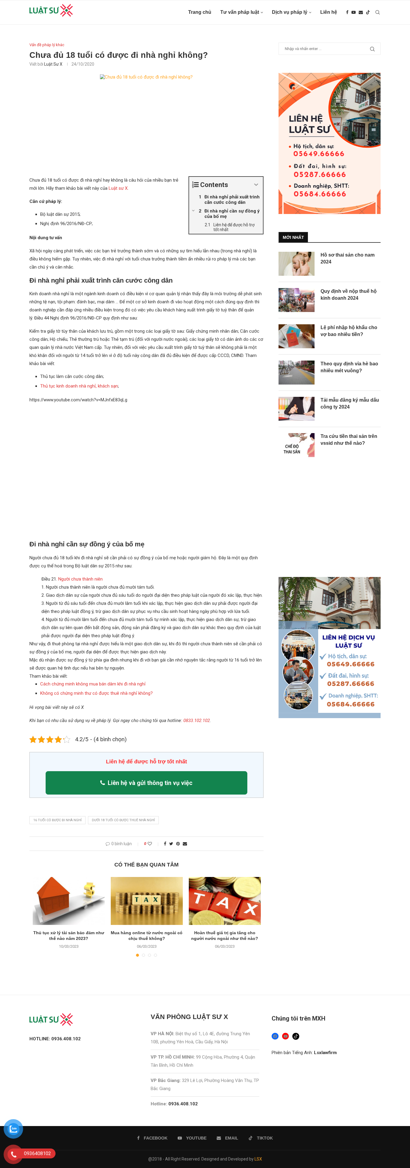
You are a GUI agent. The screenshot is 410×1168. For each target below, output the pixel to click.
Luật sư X (118, 188)
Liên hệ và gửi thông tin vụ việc (150, 782)
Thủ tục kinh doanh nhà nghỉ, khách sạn (79, 386)
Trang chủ (199, 12)
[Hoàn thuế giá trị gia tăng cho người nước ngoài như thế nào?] (225, 901)
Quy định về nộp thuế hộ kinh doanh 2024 (349, 294)
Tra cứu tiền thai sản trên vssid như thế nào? (349, 439)
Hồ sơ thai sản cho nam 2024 (348, 258)
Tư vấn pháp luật (239, 12)
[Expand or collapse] (256, 185)
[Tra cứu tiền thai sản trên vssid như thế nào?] (297, 445)
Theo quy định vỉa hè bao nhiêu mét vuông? (349, 367)
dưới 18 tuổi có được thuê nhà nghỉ (123, 820)
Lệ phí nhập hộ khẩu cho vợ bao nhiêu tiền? (349, 331)
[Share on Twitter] (171, 843)
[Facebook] (347, 12)
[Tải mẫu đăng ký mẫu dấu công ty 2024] (297, 409)
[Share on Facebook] (165, 843)
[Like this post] (154, 843)
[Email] (361, 12)
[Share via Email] (185, 843)
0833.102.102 (196, 720)
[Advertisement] (146, 132)
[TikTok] (295, 1036)
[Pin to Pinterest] (178, 843)
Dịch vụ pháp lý (289, 12)
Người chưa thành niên (80, 579)
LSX (258, 1159)
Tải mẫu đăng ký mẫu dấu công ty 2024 (350, 403)
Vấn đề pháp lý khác (46, 45)
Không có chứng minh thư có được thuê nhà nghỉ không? (96, 693)
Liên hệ (328, 12)
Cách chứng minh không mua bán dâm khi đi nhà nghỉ (93, 684)
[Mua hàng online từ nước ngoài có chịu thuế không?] (147, 901)
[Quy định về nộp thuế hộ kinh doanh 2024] (297, 300)
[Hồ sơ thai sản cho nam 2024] (297, 264)
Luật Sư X (53, 64)
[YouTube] (285, 1036)
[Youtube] (353, 12)
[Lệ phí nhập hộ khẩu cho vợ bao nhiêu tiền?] (297, 336)
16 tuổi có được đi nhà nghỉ (57, 820)
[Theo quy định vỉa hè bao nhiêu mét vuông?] (297, 373)
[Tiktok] (368, 12)
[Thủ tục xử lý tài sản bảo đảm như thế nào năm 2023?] (69, 901)
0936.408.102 (183, 1104)
